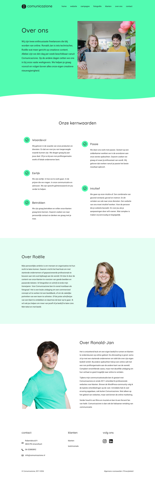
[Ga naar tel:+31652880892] (43, 450)
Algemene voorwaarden (113, 471)
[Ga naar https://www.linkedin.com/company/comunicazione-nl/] (111, 441)
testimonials (73, 446)
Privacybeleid (128, 471)
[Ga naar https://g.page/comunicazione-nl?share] (43, 443)
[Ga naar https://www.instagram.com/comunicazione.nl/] (104, 441)
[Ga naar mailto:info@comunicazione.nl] (43, 455)
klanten (71, 440)
